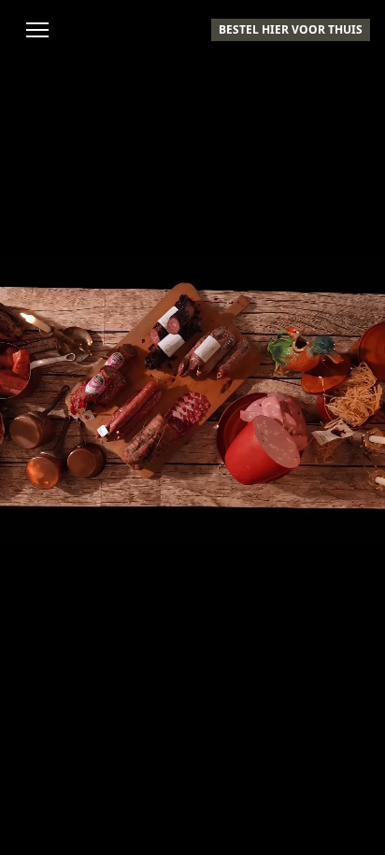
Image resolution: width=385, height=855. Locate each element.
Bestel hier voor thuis (291, 29)
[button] (37, 29)
